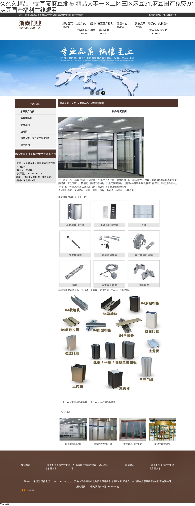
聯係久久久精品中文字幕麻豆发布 (158, 27)
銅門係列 (25, 145)
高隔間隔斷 (26, 118)
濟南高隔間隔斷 (80, 401)
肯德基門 (25, 124)
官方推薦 (65, 412)
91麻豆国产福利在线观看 (104, 27)
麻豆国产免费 (27, 111)
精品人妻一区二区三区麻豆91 (36, 138)
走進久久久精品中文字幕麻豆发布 (86, 27)
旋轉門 (24, 131)
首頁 (73, 103)
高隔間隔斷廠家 (107, 401)
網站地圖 (81, 486)
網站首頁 (25, 465)
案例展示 (129, 465)
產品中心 (84, 103)
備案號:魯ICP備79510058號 (104, 486)
